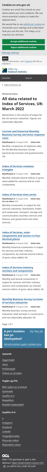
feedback (28, 61)
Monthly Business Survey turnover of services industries (22, 301)
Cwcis (5, 364)
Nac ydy (39, 331)
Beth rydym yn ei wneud (14, 386)
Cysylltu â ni (8, 395)
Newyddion (8, 400)
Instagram (7, 422)
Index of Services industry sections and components (17, 269)
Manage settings (10, 52)
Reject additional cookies (23, 47)
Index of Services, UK (12, 85)
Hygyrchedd (8, 360)
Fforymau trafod (10, 440)
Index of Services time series (19, 194)
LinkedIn (6, 431)
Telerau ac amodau (12, 373)
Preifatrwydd (8, 368)
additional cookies (32, 24)
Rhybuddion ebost (11, 444)
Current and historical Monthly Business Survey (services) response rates (23, 135)
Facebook (7, 427)
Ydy (31, 331)
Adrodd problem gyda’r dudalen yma (22, 344)
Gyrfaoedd (7, 391)
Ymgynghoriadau (11, 436)
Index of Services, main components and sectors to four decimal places (21, 236)
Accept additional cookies (23, 41)
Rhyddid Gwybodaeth (13, 404)
